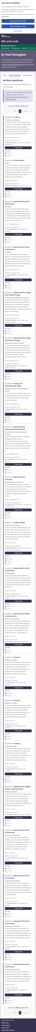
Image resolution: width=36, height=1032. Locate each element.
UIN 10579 (7, 283)
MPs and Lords (9, 41)
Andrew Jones (10, 505)
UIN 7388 (7, 866)
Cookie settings (18, 31)
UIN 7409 (7, 777)
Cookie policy (5, 1022)
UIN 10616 (7, 237)
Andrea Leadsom (11, 320)
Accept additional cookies (18, 21)
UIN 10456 (7, 328)
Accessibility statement (8, 1030)
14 (25, 111)
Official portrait (27, 75)
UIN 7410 (7, 734)
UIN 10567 (7, 374)
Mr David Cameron (12, 186)
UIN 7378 (7, 998)
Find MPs (24, 48)
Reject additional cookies (18, 26)
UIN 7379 (7, 955)
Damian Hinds (10, 682)
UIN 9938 (7, 513)
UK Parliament (5, 48)
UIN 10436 (7, 417)
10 (15, 111)
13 (22, 111)
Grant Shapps (10, 409)
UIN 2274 (7, 556)
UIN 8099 (7, 604)
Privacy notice (5, 1027)
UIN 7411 (7, 691)
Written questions (15, 75)
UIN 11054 (7, 192)
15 (27, 111)
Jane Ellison (10, 641)
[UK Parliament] (5, 36)
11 (17, 111)
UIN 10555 (7, 467)
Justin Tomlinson (11, 229)
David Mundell (11, 548)
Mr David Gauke (11, 142)
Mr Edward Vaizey (11, 814)
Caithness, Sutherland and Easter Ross (13, 64)
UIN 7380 (7, 911)
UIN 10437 (7, 151)
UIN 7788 (7, 647)
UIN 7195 (7, 820)
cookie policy (5, 16)
